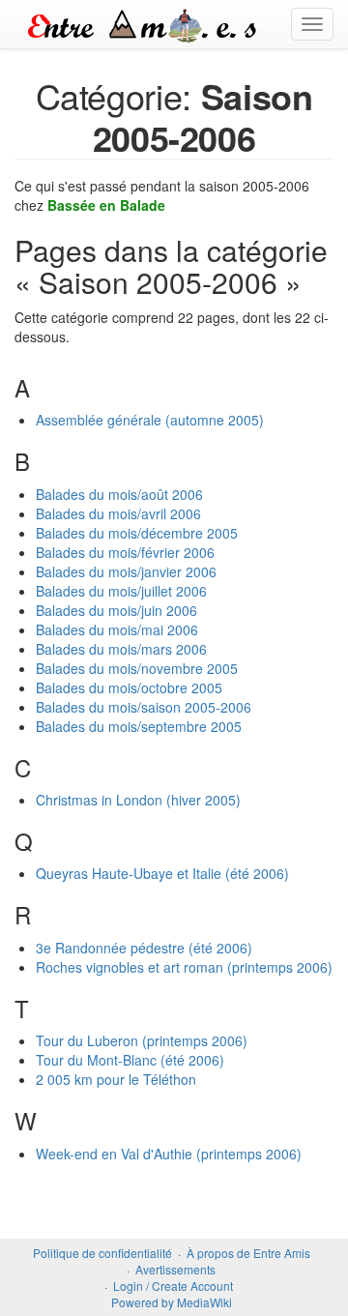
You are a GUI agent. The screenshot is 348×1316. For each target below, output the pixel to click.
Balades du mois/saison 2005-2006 (143, 706)
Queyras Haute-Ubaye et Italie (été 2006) (162, 873)
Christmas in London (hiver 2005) (138, 799)
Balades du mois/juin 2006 (116, 610)
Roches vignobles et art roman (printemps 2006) (184, 967)
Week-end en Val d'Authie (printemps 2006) (169, 1153)
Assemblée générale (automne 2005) (150, 419)
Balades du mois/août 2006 (119, 494)
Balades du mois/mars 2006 (121, 648)
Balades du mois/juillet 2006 (121, 590)
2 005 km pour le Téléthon (116, 1079)
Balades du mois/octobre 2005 (129, 687)
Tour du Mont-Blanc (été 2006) (130, 1059)
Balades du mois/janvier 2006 (126, 571)
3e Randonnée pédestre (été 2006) (144, 947)
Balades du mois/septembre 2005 (139, 726)
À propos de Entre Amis (248, 1252)
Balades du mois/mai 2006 (117, 629)
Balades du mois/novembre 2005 (137, 668)
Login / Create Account (173, 1285)
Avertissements (175, 1269)
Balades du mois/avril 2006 (118, 513)
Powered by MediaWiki (171, 1302)
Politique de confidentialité (102, 1252)
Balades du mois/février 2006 (125, 552)
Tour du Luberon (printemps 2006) (141, 1040)
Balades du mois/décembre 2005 (137, 532)
